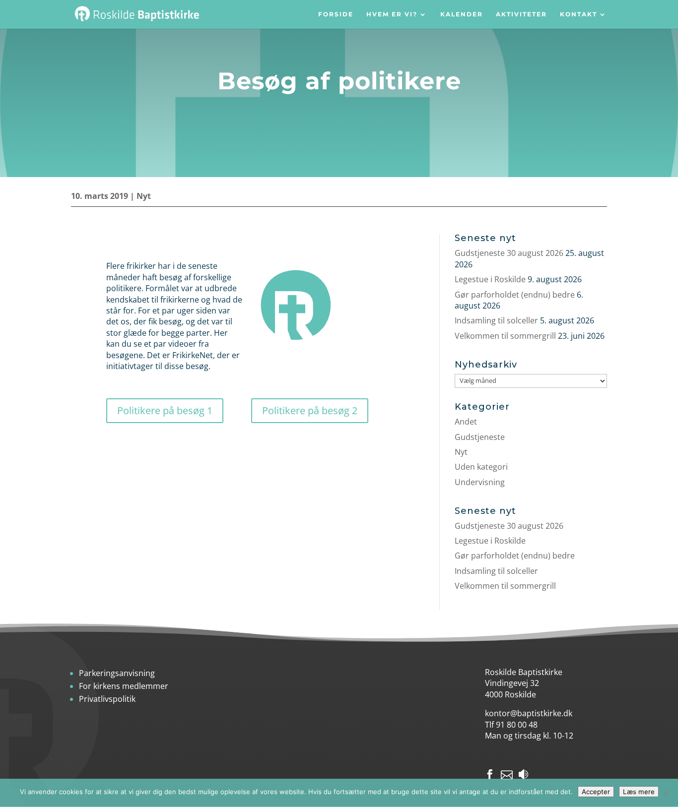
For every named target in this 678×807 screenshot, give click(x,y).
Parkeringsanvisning (117, 673)
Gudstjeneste (480, 437)
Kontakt (578, 14)
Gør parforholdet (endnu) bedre (515, 294)
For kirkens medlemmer (123, 686)
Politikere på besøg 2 (309, 410)
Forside (335, 14)
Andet (466, 421)
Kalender (461, 14)
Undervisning (480, 482)
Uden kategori (481, 466)
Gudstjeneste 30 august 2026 (509, 253)
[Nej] (666, 793)
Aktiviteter (521, 14)
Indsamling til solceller (496, 320)
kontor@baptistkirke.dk (528, 713)
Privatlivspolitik (107, 698)
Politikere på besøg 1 (164, 410)
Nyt (143, 195)
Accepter (596, 792)
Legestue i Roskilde (490, 279)
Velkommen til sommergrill (505, 335)
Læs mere (639, 792)
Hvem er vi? (391, 14)
